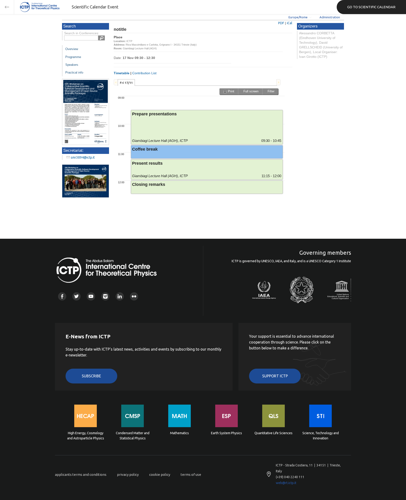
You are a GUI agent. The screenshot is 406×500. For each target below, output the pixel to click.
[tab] (126, 82)
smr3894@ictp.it (83, 157)
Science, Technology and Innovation (320, 435)
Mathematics (179, 433)
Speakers (71, 64)
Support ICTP (275, 376)
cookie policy (159, 475)
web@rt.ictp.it (286, 483)
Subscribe (91, 376)
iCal (289, 23)
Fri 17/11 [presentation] (126, 82)
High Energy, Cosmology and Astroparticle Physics (85, 435)
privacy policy (128, 475)
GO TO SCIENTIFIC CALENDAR (371, 7)
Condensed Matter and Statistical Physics (132, 435)
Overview (71, 49)
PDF (281, 23)
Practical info (74, 72)
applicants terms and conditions (80, 475)
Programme (73, 57)
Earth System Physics (226, 433)
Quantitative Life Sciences (273, 433)
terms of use (191, 475)
